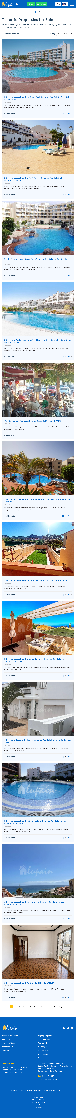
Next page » (59, 1006)
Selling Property (45, 1039)
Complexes (39, 1107)
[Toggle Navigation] (72, 4)
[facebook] (64, 1028)
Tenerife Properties (10, 1036)
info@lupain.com (50, 1079)
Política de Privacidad (38, 1100)
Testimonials (7, 1047)
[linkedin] (71, 1028)
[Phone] (16, 4)
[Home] (8, 4)
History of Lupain (9, 1043)
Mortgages (42, 1047)
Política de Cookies (39, 1102)
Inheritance (43, 1054)
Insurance (42, 1058)
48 (50, 1006)
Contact (5, 1050)
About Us (6, 1039)
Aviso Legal (38, 1097)
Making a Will (44, 1050)
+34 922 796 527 (47, 1076)
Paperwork (42, 1043)
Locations (38, 1105)
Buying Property (45, 1036)
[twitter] (67, 1028)
